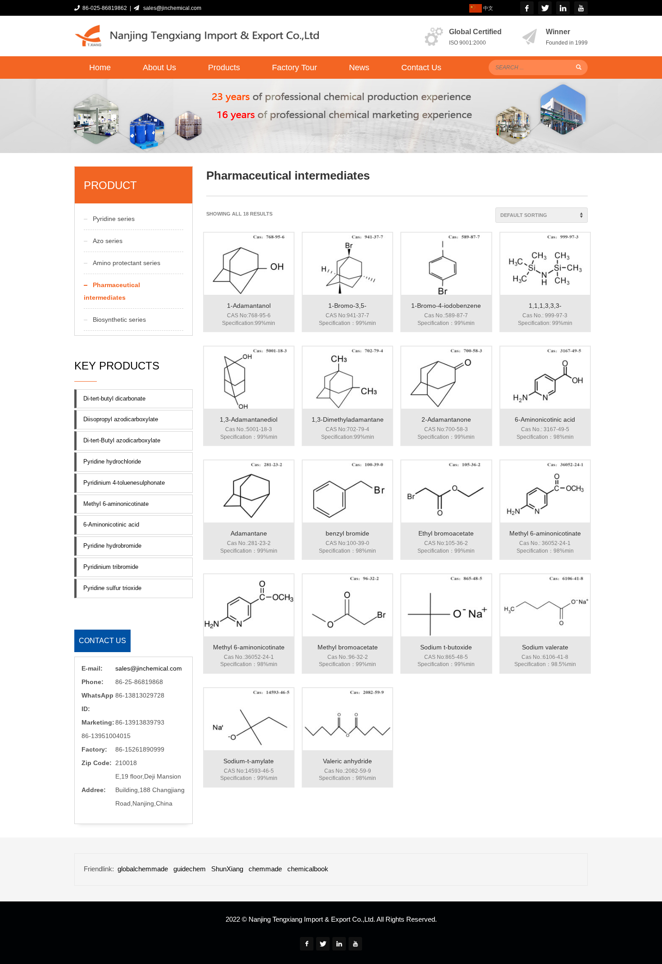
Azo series (107, 240)
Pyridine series (114, 218)
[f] (527, 8)
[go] (578, 67)
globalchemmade (143, 869)
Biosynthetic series (119, 319)
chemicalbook (307, 869)
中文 (487, 8)
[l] (563, 8)
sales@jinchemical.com (171, 8)
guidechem (189, 869)
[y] (581, 8)
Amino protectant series (126, 262)
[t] (545, 8)
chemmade (265, 869)
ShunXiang (227, 869)
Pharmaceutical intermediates (112, 291)
